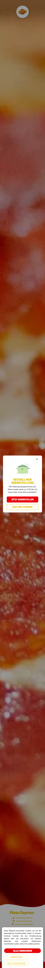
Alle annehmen (22, 950)
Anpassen (16, 957)
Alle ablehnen (16, 963)
